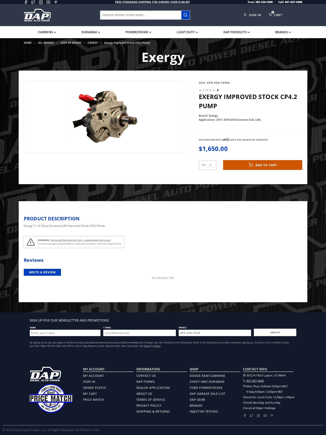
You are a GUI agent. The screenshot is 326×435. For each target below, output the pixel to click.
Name (33, 327)
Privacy (156, 345)
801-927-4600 (255, 381)
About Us (144, 394)
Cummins (45, 32)
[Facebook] (26, 2)
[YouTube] (48, 2)
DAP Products (235, 32)
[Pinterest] (56, 2)
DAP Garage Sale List (207, 394)
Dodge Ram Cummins (207, 376)
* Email (107, 327)
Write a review (42, 272)
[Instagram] (41, 2)
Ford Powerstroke (206, 388)
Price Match (93, 400)
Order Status (94, 388)
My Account (93, 376)
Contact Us (146, 376)
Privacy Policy (148, 405)
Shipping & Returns (153, 411)
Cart (278, 15)
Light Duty (186, 32)
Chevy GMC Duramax (207, 382)
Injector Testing (204, 411)
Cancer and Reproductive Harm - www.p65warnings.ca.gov (80, 240)
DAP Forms (145, 382)
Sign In (255, 15)
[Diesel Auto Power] (37, 15)
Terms (147, 345)
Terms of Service (150, 400)
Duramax (89, 32)
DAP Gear (197, 400)
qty (204, 164)
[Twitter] (33, 2)
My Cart (90, 394)
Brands (281, 32)
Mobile (183, 327)
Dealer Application (153, 388)
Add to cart (266, 165)
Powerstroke (136, 32)
